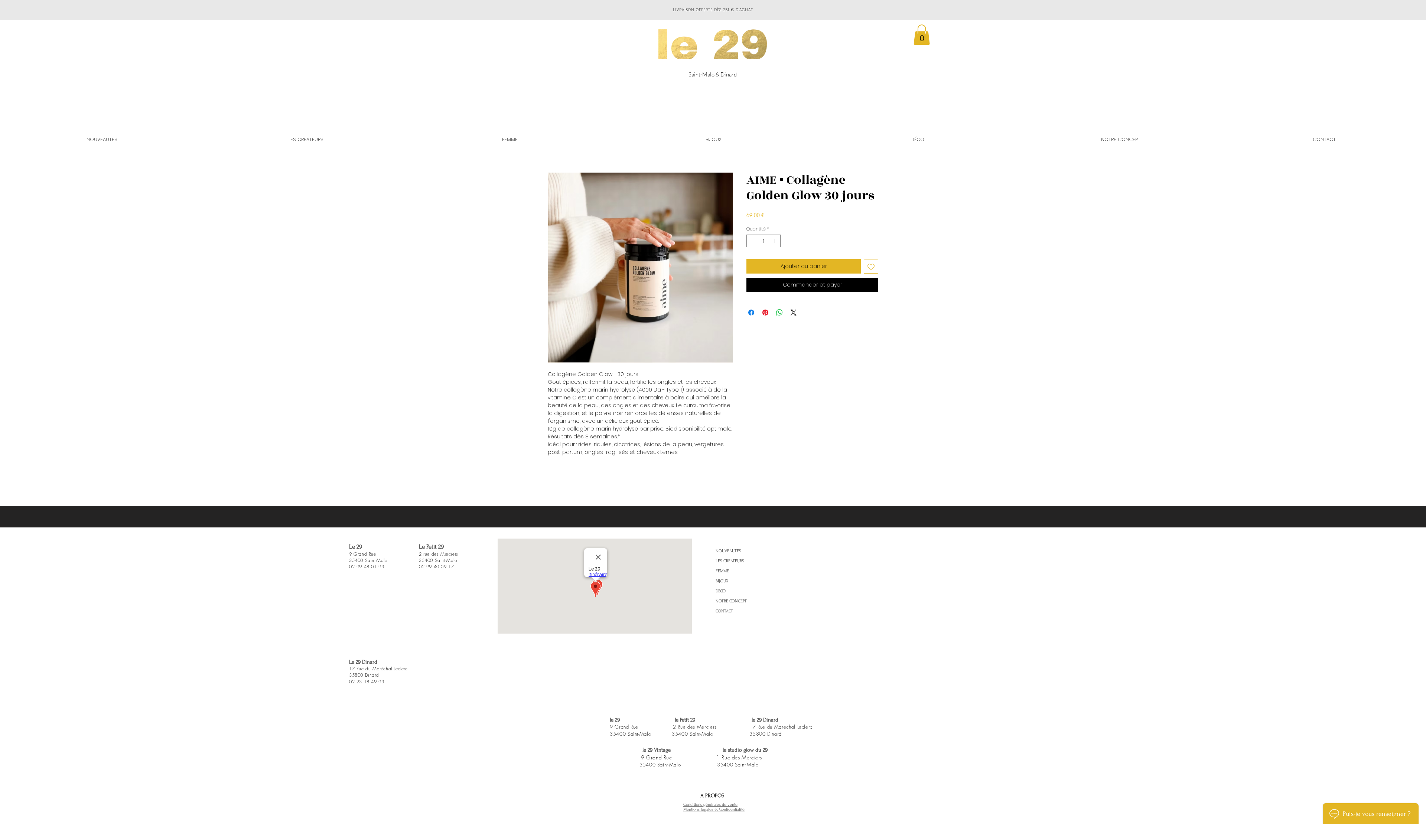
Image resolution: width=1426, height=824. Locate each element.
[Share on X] (793, 312)
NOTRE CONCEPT (731, 601)
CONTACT (724, 611)
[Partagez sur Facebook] (751, 312)
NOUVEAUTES (728, 551)
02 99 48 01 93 (366, 566)
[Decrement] (752, 241)
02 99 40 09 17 (436, 566)
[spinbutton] (763, 241)
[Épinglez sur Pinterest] (765, 312)
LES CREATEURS (730, 561)
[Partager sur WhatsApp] (779, 312)
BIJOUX (722, 581)
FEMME (722, 571)
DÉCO (721, 591)
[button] (921, 34)
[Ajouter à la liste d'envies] (871, 266)
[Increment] (775, 241)
